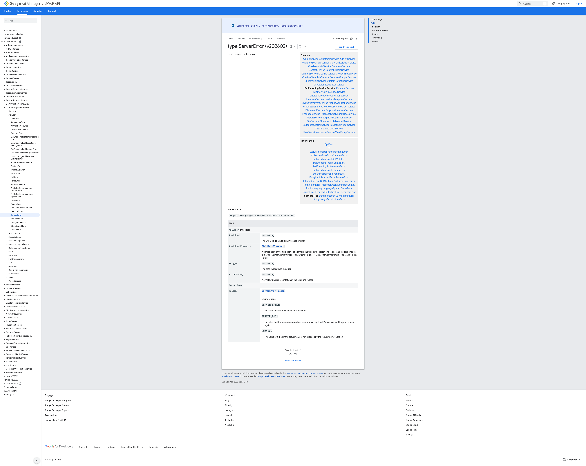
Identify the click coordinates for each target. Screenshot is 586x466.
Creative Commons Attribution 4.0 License (304, 373)
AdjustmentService (329, 59)
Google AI (153, 447)
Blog (227, 400)
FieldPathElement (272, 246)
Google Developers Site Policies (271, 376)
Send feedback (346, 46)
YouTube (229, 425)
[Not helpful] (356, 38)
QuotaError (346, 188)
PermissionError (311, 184)
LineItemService (315, 99)
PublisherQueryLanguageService (338, 113)
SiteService (313, 121)
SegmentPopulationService (337, 117)
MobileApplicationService (342, 103)
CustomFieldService (315, 81)
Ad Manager (31, 4)
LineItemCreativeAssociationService (329, 95)
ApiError (329, 144)
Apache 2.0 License (230, 376)
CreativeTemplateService (315, 77)
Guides (7, 11)
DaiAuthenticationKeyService (329, 84)
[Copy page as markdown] (300, 46)
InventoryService (322, 92)
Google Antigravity (414, 420)
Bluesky (229, 405)
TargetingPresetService (342, 124)
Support (52, 11)
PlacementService (315, 110)
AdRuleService (310, 59)
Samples (37, 11)
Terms (48, 459)
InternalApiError (311, 181)
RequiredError (348, 192)
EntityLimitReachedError (322, 177)
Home (230, 39)
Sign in (578, 3)
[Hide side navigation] (37, 460)
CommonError (339, 155)
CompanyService (341, 66)
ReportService (314, 117)
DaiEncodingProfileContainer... (329, 162)
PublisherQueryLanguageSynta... (323, 188)
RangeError (308, 192)
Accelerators (51, 415)
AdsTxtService (347, 59)
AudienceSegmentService (315, 62)
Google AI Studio (413, 415)
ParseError (349, 181)
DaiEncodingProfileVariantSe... (329, 173)
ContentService (310, 73)
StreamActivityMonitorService (335, 121)
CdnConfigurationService (343, 62)
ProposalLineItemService (339, 110)
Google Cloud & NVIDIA (55, 420)
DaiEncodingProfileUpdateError (329, 170)
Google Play (411, 430)
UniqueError (339, 199)
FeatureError (342, 177)
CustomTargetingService (340, 81)
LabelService (338, 92)
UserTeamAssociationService (319, 132)
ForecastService (345, 88)
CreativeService (326, 73)
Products (241, 39)
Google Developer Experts (57, 410)
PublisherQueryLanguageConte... (338, 184)
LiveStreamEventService (315, 103)
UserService (336, 128)
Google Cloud (412, 425)
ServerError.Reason (273, 290)
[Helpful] (351, 38)
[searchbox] (20, 20)
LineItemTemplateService (338, 99)
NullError (338, 181)
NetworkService (332, 106)
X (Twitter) (230, 420)
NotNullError (326, 181)
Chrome (409, 405)
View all (409, 434)
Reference (22, 11)
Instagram (230, 410)
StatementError (327, 195)
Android (409, 400)
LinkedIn (229, 415)
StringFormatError (344, 195)
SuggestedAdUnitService (316, 124)
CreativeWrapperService (343, 77)
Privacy (57, 459)
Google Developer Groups (57, 405)
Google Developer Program (58, 400)
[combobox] (532, 3)
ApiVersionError (318, 151)
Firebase (410, 410)
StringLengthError (322, 199)
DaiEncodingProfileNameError (329, 166)
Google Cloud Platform (132, 447)
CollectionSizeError (321, 155)
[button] (20, 42)
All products (170, 447)
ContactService (317, 70)
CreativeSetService (346, 73)
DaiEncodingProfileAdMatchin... (329, 159)
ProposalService (311, 113)
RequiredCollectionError (327, 192)
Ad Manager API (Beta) (276, 26)
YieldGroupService (345, 132)
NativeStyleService (313, 106)
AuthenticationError (338, 151)
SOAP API (52, 4)
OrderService (348, 106)
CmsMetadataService (319, 66)
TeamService (322, 128)
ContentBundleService (337, 70)
